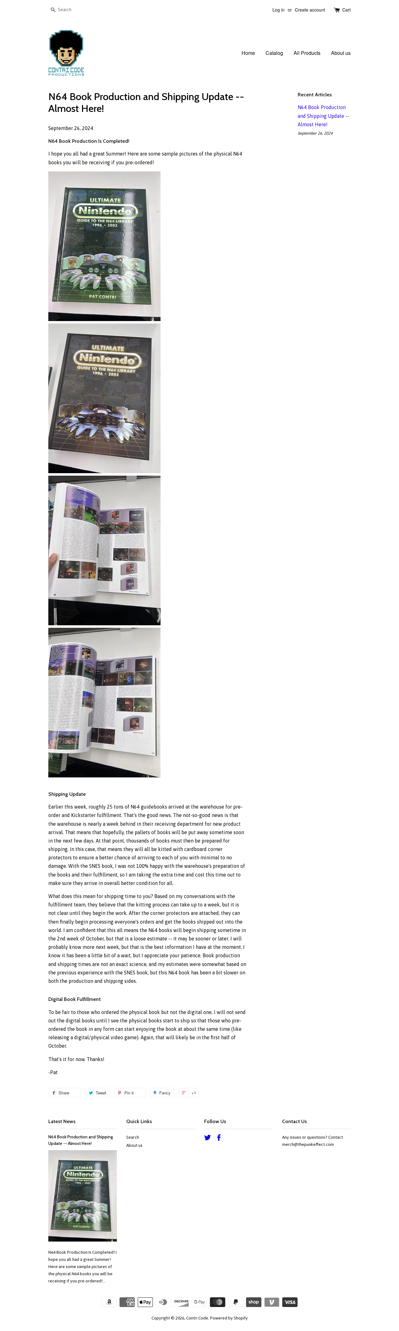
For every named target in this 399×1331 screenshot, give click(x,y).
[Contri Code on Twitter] (207, 1138)
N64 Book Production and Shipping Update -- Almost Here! (323, 115)
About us (341, 52)
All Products (307, 52)
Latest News (61, 1121)
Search (132, 1137)
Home (248, 52)
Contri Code (197, 1317)
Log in (278, 10)
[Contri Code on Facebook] (218, 1138)
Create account (310, 10)
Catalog (274, 52)
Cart (346, 10)
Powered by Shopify (229, 1317)
